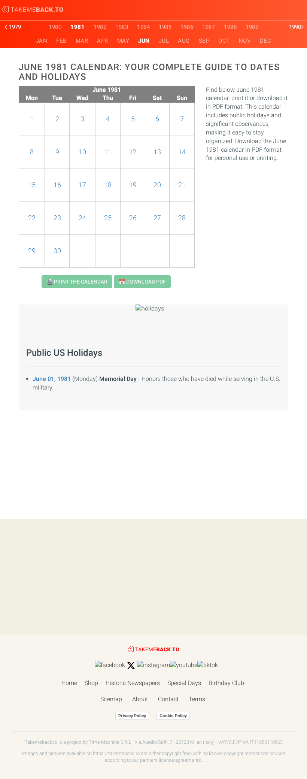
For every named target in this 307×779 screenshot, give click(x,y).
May (123, 40)
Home (69, 682)
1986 (186, 27)
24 (82, 218)
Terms (197, 699)
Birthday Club (226, 682)
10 (82, 152)
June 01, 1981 (52, 378)
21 (182, 185)
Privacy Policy (132, 715)
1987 (208, 27)
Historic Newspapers (133, 682)
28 (182, 218)
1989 (252, 27)
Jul (164, 40)
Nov (245, 40)
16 (57, 185)
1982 (100, 27)
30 (57, 251)
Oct (224, 40)
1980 (55, 27)
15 (32, 185)
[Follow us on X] (131, 666)
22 (32, 218)
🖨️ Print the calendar (76, 282)
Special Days (184, 682)
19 (133, 185)
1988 (230, 27)
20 (157, 185)
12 (133, 152)
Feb (61, 40)
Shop (91, 682)
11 (108, 152)
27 (157, 218)
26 (133, 218)
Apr (102, 40)
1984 (143, 27)
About (140, 699)
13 (157, 152)
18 (108, 185)
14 (182, 152)
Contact (168, 699)
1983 (121, 27)
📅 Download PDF (142, 282)
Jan (42, 40)
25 (108, 218)
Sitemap (111, 699)
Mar (82, 40)
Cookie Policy (173, 715)
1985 (165, 27)
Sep (204, 40)
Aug (184, 40)
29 (32, 251)
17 (82, 185)
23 (57, 218)
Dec (265, 40)
